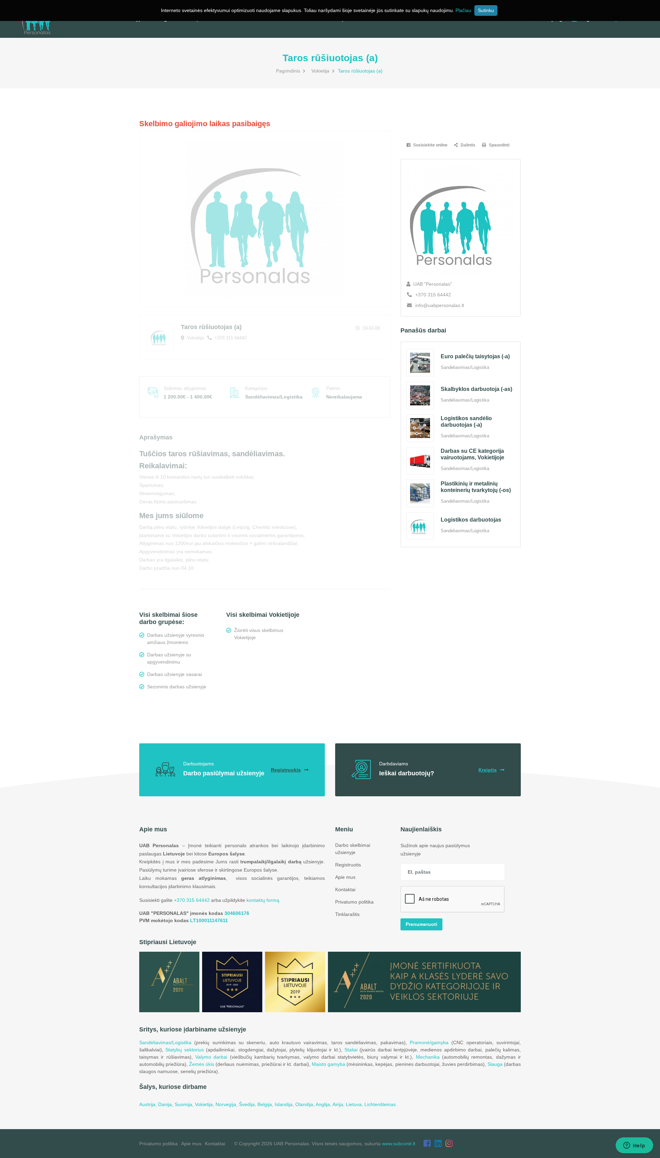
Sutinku (486, 10)
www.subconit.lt (398, 1143)
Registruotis (348, 864)
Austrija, (148, 1104)
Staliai (351, 1049)
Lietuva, (355, 1104)
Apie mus (345, 877)
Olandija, (305, 1104)
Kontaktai (345, 889)
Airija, (339, 1104)
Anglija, (324, 1104)
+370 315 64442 (229, 337)
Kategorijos (256, 388)
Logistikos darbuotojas (471, 520)
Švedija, (248, 1104)
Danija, (166, 1104)
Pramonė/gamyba (429, 1042)
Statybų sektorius (184, 1049)
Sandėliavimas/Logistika (165, 1042)
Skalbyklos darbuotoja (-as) (476, 389)
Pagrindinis (288, 71)
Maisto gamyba (328, 1064)
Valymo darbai (211, 1057)
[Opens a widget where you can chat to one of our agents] (634, 1146)
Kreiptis (487, 770)
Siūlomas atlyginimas (185, 388)
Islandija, (285, 1104)
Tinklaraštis (347, 914)
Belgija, (266, 1104)
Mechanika (428, 1057)
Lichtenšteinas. (380, 1104)
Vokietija (320, 71)
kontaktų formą (262, 900)
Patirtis (333, 388)
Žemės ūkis (201, 1064)
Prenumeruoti (421, 924)
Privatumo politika (354, 902)
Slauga (495, 1064)
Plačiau (463, 10)
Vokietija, (205, 1104)
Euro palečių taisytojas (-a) (475, 356)
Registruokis (286, 770)
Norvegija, (227, 1104)
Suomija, (185, 1104)
